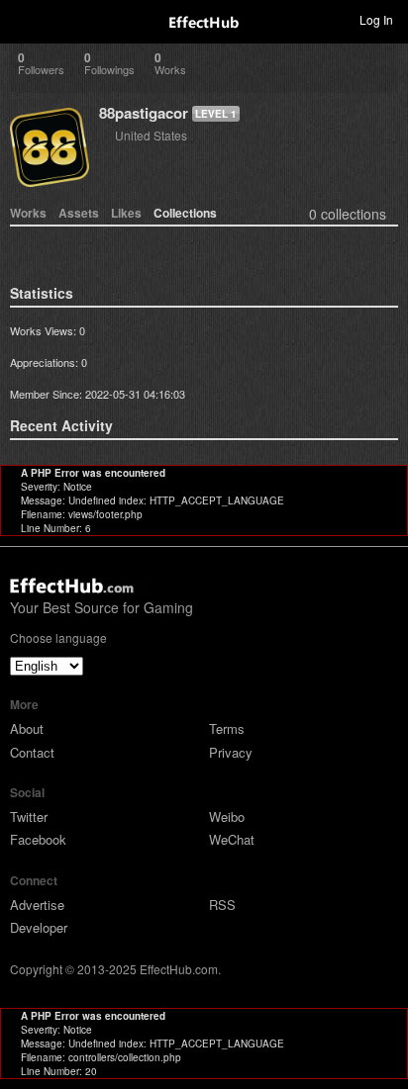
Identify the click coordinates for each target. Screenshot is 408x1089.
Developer (38, 927)
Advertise (37, 904)
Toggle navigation (24, 19)
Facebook (38, 839)
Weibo (227, 816)
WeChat (232, 839)
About (27, 728)
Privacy (231, 752)
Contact (32, 752)
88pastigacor (143, 113)
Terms (227, 728)
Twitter (29, 816)
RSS (222, 904)
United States (151, 135)
